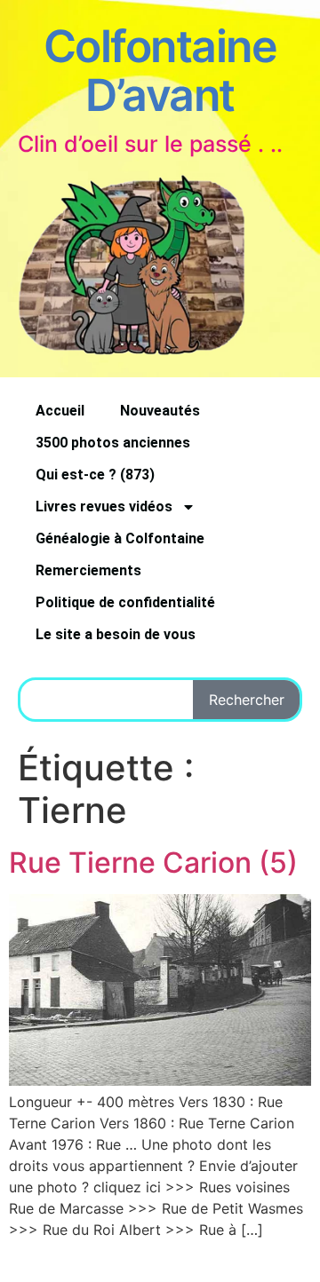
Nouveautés (160, 410)
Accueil (60, 410)
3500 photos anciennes (113, 442)
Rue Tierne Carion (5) (153, 862)
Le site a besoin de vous (116, 634)
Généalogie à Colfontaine (120, 538)
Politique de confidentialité (125, 602)
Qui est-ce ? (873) (95, 474)
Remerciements (88, 570)
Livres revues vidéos (104, 506)
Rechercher (246, 699)
